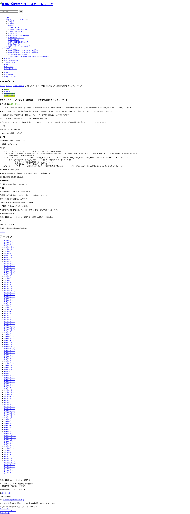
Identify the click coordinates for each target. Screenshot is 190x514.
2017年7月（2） (9, 400)
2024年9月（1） (9, 259)
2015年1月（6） (9, 456)
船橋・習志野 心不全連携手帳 (18, 36)
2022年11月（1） (10, 288)
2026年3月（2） (9, 243)
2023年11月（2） (10, 272)
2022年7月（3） (9, 297)
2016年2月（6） (9, 431)
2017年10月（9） (10, 394)
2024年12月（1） (10, 255)
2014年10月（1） (10, 463)
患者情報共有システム (16, 38)
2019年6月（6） (9, 355)
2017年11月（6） (10, 392)
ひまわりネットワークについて (15, 19)
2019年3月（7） (9, 359)
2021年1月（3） (9, 326)
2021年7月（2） (9, 315)
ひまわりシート (13, 27)
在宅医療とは (12, 33)
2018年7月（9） (9, 375)
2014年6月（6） (9, 471)
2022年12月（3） (10, 286)
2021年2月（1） (9, 324)
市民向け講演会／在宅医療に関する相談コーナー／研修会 (28, 56)
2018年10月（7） (10, 369)
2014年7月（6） (9, 469)
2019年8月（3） (9, 351)
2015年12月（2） (10, 436)
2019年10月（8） (10, 346)
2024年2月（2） (9, 268)
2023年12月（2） (10, 270)
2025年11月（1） (10, 249)
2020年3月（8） (9, 336)
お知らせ (7, 65)
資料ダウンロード (10, 69)
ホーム (6, 17)
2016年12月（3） (10, 413)
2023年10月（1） (10, 274)
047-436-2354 (6, 493)
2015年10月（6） (10, 440)
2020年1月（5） (9, 340)
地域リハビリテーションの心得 (19, 46)
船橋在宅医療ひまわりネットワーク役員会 (23, 50)
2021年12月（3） (10, 309)
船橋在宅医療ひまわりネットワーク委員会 (23, 52)
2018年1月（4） (9, 388)
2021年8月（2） (9, 313)
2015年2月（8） (9, 454)
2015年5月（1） (9, 450)
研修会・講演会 (18, 86)
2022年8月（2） (9, 295)
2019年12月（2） (10, 342)
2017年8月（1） (9, 398)
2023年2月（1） (9, 282)
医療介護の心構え (14, 44)
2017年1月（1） (9, 411)
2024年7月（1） (9, 261)
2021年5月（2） (9, 320)
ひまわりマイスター (15, 31)
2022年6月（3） (9, 299)
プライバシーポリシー (8, 511)
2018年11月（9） (10, 367)
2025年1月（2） (9, 253)
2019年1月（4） (9, 363)
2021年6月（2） (9, 317)
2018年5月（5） (9, 380)
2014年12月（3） (10, 458)
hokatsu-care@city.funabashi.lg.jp (13, 500)
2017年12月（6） (10, 390)
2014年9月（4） (9, 465)
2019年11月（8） (10, 344)
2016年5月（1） (9, 427)
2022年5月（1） (9, 301)
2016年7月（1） (9, 423)
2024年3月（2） (9, 266)
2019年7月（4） (9, 353)
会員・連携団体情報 (11, 60)
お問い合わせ (8, 67)
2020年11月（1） (10, 330)
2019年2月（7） (9, 361)
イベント (7, 58)
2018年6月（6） (9, 378)
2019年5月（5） (9, 357)
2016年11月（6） (10, 415)
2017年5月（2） (9, 405)
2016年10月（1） (10, 417)
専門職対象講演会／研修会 (17, 54)
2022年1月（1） (9, 307)
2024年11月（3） (10, 257)
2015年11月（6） (10, 438)
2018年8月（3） (9, 373)
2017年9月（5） (9, 396)
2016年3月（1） (9, 429)
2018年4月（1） (9, 382)
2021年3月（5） (9, 322)
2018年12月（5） (10, 365)
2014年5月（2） (9, 473)
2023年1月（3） (9, 284)
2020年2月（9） (9, 338)
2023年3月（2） (9, 280)
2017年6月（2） (9, 402)
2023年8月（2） (9, 278)
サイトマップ (5, 513)
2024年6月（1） (9, 264)
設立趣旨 (11, 23)
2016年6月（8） (9, 425)
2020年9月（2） (9, 332)
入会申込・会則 (9, 62)
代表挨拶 (11, 21)
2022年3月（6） (9, 303)
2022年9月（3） (9, 293)
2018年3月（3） (9, 384)
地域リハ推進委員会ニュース (18, 42)
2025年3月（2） (9, 251)
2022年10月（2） (10, 291)
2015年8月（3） (9, 444)
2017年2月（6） (9, 409)
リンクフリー (5, 509)
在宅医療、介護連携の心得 (17, 29)
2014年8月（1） (9, 467)
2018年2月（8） (9, 386)
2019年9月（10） (10, 349)
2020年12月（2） (10, 328)
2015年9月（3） (9, 442)
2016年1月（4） (9, 434)
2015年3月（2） (9, 452)
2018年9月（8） (9, 371)
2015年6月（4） (9, 448)
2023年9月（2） (9, 276)
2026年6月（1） (9, 241)
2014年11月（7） (10, 460)
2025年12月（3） (10, 247)
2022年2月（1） (9, 305)
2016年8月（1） (9, 421)
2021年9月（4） (9, 311)
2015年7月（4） (9, 446)
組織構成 (11, 25)
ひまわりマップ (13, 40)
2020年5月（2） (9, 334)
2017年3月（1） (9, 407)
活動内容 (7, 48)
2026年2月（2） (9, 245)
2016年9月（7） (9, 419)
